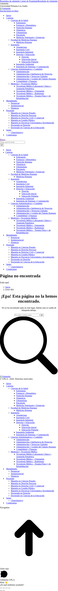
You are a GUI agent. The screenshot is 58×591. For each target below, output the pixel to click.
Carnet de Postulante (29, 1)
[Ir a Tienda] (29, 566)
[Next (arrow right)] (4, 590)
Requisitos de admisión (10, 1)
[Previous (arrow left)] (1, 590)
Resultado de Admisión (48, 1)
